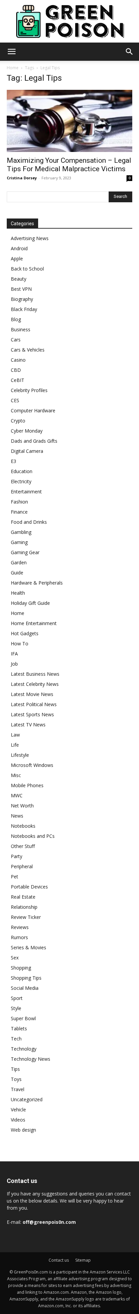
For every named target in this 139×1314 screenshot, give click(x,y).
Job (14, 664)
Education (21, 471)
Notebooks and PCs (33, 836)
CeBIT (17, 380)
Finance (19, 512)
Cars (16, 339)
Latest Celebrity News (35, 684)
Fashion (19, 501)
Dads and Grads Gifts (34, 441)
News (17, 816)
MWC (17, 795)
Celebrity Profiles (29, 390)
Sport (17, 998)
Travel (17, 1089)
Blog (16, 319)
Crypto (18, 420)
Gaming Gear (25, 552)
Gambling (21, 532)
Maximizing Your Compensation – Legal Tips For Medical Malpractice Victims (69, 164)
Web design (23, 1130)
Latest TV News (28, 724)
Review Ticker (26, 917)
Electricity (21, 481)
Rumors (19, 937)
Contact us (59, 1260)
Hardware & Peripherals (37, 582)
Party (16, 856)
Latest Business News (35, 674)
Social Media (24, 988)
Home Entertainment (34, 623)
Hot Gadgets (24, 633)
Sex (15, 957)
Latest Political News (34, 704)
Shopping (21, 967)
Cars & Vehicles (28, 349)
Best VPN (21, 289)
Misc (16, 775)
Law (15, 734)
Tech (16, 1038)
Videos (18, 1119)
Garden (19, 562)
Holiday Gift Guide (30, 603)
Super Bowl (23, 1018)
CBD (16, 370)
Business (20, 329)
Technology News (30, 1059)
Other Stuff (23, 846)
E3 (13, 461)
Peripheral (22, 866)
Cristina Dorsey (22, 177)
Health (18, 593)
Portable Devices (29, 886)
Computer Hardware (33, 410)
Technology (23, 1049)
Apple (17, 258)
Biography (22, 299)
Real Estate (23, 897)
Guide (17, 572)
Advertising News (30, 238)
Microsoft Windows (32, 765)
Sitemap (83, 1260)
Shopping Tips (26, 978)
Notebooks (23, 826)
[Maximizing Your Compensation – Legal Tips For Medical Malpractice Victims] (69, 121)
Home (13, 68)
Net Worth (22, 805)
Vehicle (18, 1109)
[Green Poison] (69, 21)
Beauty (18, 279)
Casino (18, 360)
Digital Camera (27, 451)
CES (15, 400)
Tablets (19, 1028)
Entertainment (26, 491)
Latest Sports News (32, 714)
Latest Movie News (32, 694)
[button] (11, 52)
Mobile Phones (27, 785)
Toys (16, 1079)
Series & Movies (28, 947)
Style (16, 1008)
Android (19, 248)
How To (19, 643)
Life (15, 745)
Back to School (27, 268)
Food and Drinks (29, 522)
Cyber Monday (27, 431)
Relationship (24, 907)
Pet (14, 876)
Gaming (19, 542)
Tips (15, 1069)
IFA (14, 653)
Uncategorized (27, 1099)
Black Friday (24, 309)
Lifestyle (20, 755)
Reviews (20, 927)
